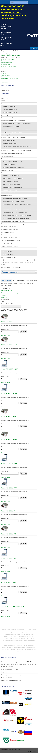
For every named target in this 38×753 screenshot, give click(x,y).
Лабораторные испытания (10, 143)
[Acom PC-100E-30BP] (4, 461)
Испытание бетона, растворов (11, 126)
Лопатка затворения (6, 677)
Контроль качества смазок (10, 190)
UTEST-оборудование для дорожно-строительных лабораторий (18, 101)
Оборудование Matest (7, 195)
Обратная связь (5, 75)
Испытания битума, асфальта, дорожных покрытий (17, 204)
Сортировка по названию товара (10, 293)
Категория (3, 295)
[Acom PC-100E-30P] (4, 485)
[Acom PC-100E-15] (4, 319)
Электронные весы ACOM (10, 109)
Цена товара (4, 297)
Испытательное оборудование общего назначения (17, 215)
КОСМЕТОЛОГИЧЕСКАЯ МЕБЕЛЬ (12, 161)
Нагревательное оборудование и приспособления (16, 129)
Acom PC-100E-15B (9, 345)
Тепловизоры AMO (8, 251)
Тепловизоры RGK (8, 254)
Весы (2, 104)
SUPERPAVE (4, 98)
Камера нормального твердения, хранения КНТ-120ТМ (16, 662)
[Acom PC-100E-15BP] (4, 366)
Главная (9, 50)
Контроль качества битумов (10, 181)
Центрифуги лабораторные (8, 257)
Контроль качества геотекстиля (11, 184)
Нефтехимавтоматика (7, 173)
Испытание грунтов (6, 64)
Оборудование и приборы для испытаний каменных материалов (17, 147)
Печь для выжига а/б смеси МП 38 (11, 680)
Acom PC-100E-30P (9, 488)
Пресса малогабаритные (7, 232)
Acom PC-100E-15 (8, 322)
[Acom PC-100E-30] (4, 413)
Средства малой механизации (9, 246)
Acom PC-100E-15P (9, 393)
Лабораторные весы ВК (9, 106)
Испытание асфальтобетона (8, 59)
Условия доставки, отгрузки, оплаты (11, 55)
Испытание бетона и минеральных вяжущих (13, 120)
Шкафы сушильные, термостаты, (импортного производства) (18, 260)
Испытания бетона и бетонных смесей (13, 201)
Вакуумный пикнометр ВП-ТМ (9, 669)
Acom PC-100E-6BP (9, 558)
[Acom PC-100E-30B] (4, 436)
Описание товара (5, 335)
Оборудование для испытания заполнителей (13, 221)
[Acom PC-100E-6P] (4, 579)
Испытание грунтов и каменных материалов (13, 137)
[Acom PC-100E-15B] (4, 342)
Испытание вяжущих (6, 62)
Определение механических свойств (13, 132)
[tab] (36, 272)
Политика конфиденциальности (9, 78)
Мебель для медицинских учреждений (13, 167)
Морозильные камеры (7, 170)
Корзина (3, 69)
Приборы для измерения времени (10, 237)
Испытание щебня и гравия (8, 66)
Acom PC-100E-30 (8, 416)
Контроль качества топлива (10, 193)
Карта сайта (4, 82)
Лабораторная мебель (9, 164)
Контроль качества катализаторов (12, 187)
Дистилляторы (5, 115)
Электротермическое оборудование (11, 267)
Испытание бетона (6, 61)
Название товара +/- (6, 290)
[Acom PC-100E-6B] (4, 531)
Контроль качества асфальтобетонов (13, 178)
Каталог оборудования (7, 54)
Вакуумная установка (7, 672)
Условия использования (7, 77)
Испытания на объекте (9, 140)
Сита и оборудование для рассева (10, 240)
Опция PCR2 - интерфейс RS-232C (15, 607)
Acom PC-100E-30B (9, 439)
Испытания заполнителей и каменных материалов (17, 209)
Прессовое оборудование (8, 235)
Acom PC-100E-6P (8, 582)
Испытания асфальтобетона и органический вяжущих (16, 150)
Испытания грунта (8, 207)
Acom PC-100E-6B (8, 534)
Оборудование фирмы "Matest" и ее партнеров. (16, 218)
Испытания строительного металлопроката (15, 212)
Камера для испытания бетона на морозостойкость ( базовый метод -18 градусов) (18, 665)
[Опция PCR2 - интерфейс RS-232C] (4, 604)
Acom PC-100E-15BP (9, 369)
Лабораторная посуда (7, 156)
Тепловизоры (4, 249)
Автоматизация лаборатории (11, 175)
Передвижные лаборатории (8, 226)
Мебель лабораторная (7, 159)
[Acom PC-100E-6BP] (4, 555)
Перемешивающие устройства (9, 229)
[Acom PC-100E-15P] (4, 390)
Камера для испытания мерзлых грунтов (12, 674)
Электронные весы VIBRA (10, 112)
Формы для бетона (8, 135)
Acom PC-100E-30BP (9, 464)
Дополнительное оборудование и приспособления (17, 123)
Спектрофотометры (6, 243)
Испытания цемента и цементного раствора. (15, 198)
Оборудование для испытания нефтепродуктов (14, 224)
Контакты (3, 73)
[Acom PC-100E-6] (4, 508)
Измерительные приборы (8, 118)
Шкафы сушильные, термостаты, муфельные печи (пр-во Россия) (17, 263)
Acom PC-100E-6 (8, 511)
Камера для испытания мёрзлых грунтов (12, 153)
